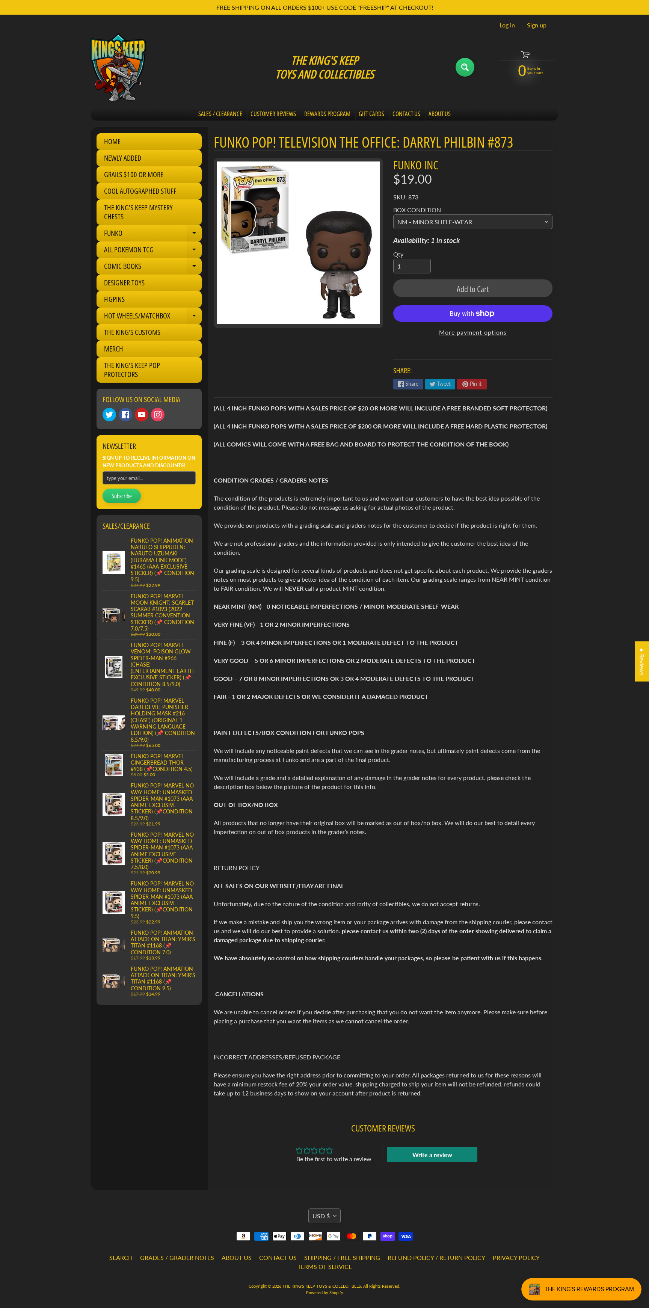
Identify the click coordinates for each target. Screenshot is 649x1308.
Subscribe (122, 496)
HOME (112, 141)
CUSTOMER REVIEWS (273, 113)
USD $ (321, 1215)
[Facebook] (125, 414)
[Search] (465, 67)
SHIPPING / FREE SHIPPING (342, 1257)
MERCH (113, 349)
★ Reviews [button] (642, 661)
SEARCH (121, 1257)
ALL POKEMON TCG (153, 251)
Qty (398, 254)
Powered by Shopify (324, 1292)
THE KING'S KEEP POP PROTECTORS (132, 369)
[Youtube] (141, 414)
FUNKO (153, 234)
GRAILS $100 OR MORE (133, 174)
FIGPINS (114, 299)
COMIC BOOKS (153, 268)
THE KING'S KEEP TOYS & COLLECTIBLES (321, 1286)
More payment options (473, 332)
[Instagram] (158, 414)
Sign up (536, 25)
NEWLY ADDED (122, 158)
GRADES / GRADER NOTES (177, 1257)
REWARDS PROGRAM (327, 113)
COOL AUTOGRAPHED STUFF (140, 191)
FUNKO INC (415, 165)
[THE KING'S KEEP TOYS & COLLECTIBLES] (118, 67)
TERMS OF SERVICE (324, 1266)
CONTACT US (406, 113)
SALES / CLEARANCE (220, 113)
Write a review (432, 1154)
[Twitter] (109, 414)
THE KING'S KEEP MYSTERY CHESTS (138, 212)
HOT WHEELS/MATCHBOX (153, 317)
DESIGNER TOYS (124, 283)
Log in (507, 25)
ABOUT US (440, 113)
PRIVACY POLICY (516, 1257)
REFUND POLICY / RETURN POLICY (436, 1257)
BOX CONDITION (417, 209)
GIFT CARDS (371, 113)
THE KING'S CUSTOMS (132, 332)
